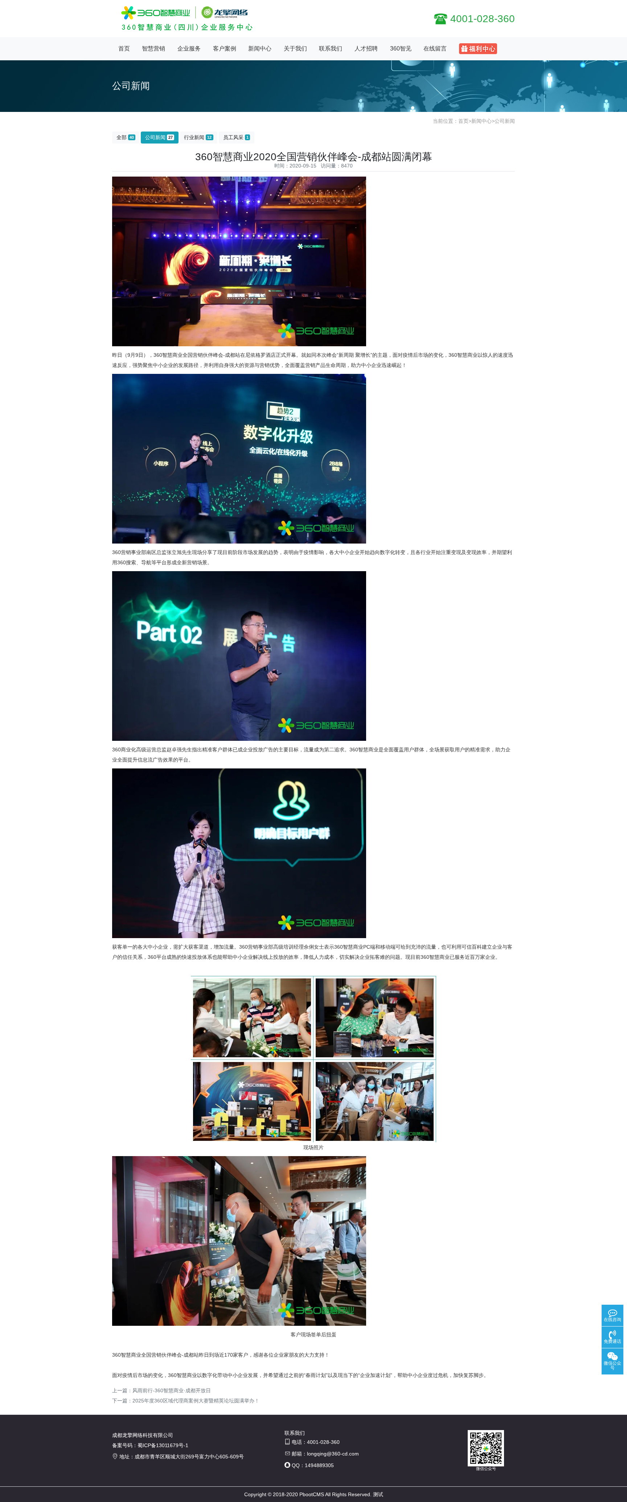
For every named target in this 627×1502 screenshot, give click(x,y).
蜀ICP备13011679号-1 (163, 1445)
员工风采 (236, 137)
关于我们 (295, 48)
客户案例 (224, 48)
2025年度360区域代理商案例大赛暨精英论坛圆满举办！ (195, 1401)
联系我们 (330, 48)
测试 (378, 1494)
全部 (125, 137)
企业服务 (189, 48)
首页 (124, 48)
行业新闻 (198, 137)
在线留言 (435, 48)
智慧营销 (153, 48)
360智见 (400, 48)
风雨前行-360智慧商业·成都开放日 (171, 1390)
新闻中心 (259, 48)
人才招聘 (366, 48)
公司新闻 (505, 121)
